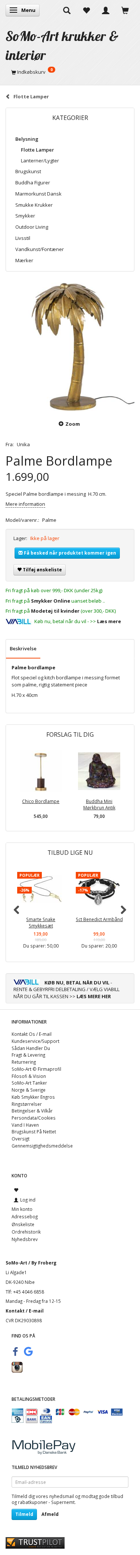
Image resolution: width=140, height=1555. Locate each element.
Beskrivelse (23, 648)
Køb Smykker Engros (33, 1097)
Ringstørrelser (27, 1104)
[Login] (105, 10)
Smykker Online (50, 600)
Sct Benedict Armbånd (99, 919)
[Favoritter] (86, 10)
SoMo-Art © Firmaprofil (36, 1069)
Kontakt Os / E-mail (32, 1034)
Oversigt (20, 1139)
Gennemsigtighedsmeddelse (42, 1146)
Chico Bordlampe (40, 801)
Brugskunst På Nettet (34, 1131)
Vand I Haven (25, 1125)
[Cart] (125, 10)
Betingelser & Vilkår (32, 1111)
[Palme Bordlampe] (70, 347)
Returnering (24, 1062)
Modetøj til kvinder (55, 610)
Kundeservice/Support (35, 1041)
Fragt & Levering (28, 1055)
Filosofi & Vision (29, 1076)
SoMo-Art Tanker (29, 1083)
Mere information (25, 504)
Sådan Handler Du (31, 1048)
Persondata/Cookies (34, 1118)
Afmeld (50, 1514)
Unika (23, 444)
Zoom (72, 424)
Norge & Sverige (29, 1090)
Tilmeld (24, 1514)
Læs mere (109, 621)
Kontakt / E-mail (25, 1311)
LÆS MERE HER (94, 996)
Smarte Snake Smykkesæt (40, 922)
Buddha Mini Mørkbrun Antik (99, 804)
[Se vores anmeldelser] (35, 1542)
